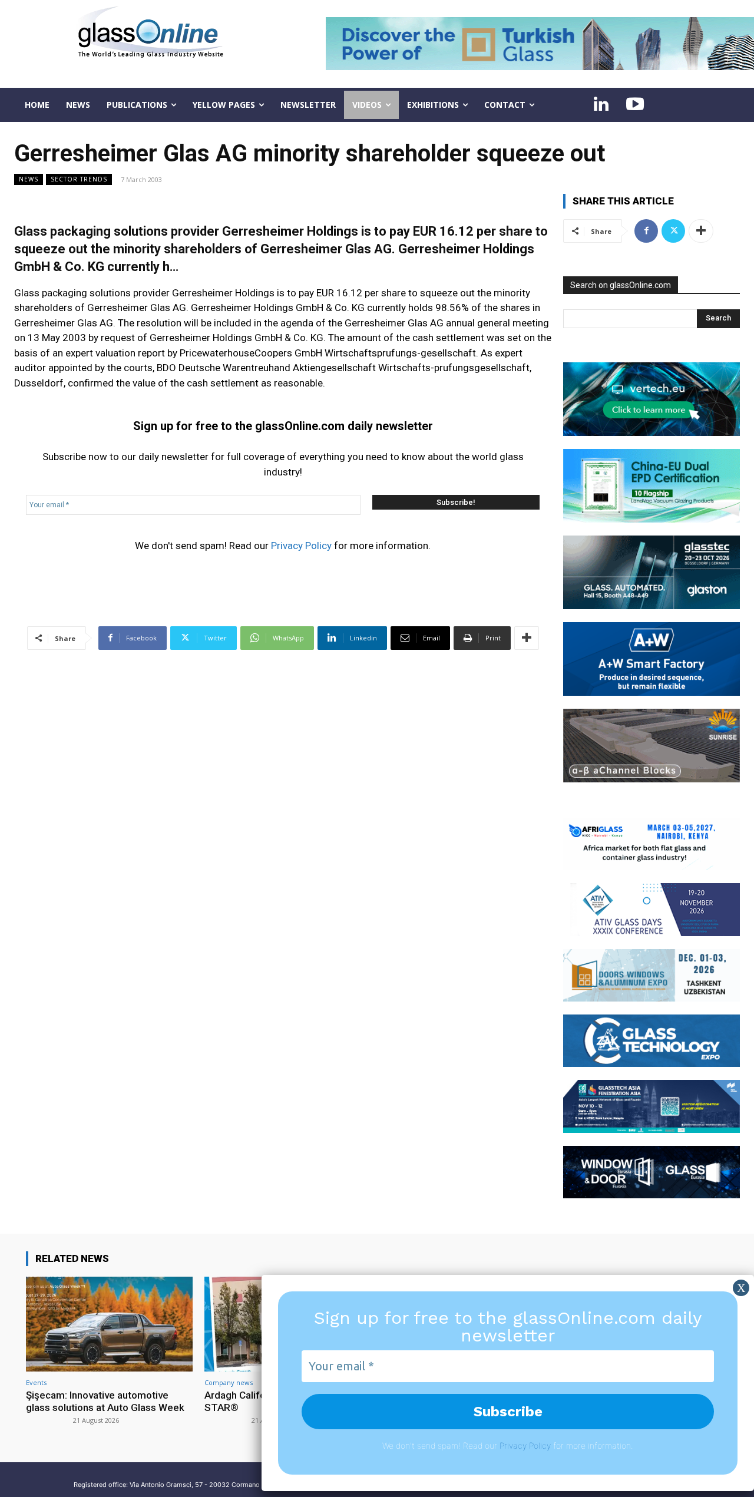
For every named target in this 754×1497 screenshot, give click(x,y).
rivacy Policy (527, 1445)
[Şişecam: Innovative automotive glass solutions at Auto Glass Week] (109, 1324)
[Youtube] (635, 105)
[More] (526, 638)
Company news (228, 1382)
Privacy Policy (301, 545)
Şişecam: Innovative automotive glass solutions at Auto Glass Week (105, 1401)
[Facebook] (646, 231)
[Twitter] (673, 231)
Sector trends (79, 179)
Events (36, 1382)
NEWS (28, 179)
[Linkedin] (601, 105)
